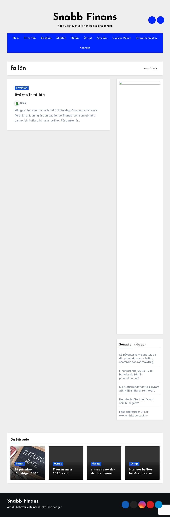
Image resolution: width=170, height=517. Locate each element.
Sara (23, 103)
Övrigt (88, 38)
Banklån (46, 38)
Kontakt (85, 48)
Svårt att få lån (30, 95)
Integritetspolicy (146, 38)
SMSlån (61, 38)
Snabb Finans (85, 18)
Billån (75, 38)
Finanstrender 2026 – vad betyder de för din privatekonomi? (136, 374)
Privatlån (30, 38)
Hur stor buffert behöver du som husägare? (140, 473)
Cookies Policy (121, 38)
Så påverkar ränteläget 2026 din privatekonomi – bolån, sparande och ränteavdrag (137, 358)
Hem (16, 38)
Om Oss (102, 38)
